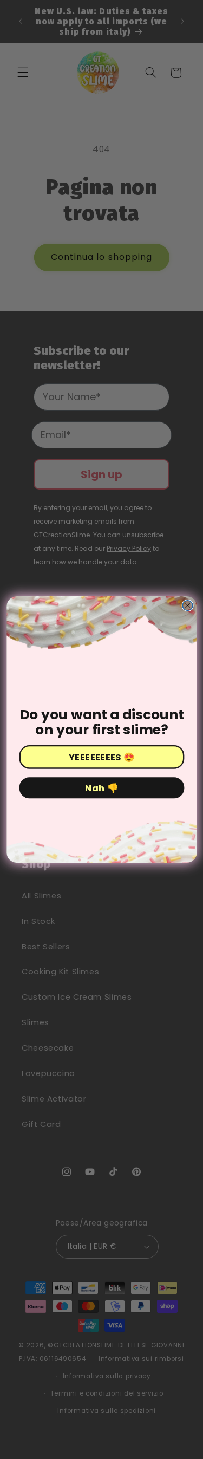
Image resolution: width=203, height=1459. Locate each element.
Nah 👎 (102, 788)
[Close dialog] (187, 606)
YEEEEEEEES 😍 (101, 757)
